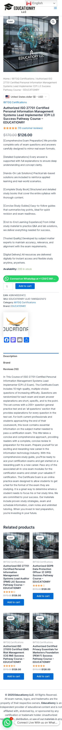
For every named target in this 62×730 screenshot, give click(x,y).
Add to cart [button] (13, 602)
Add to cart (25, 286)
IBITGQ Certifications (23, 78)
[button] (53, 22)
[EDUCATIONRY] (15, 324)
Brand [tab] (6, 362)
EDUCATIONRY (18, 306)
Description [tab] (10, 356)
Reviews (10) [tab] (11, 369)
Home (6, 78)
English (37, 3)
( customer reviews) (30, 128)
